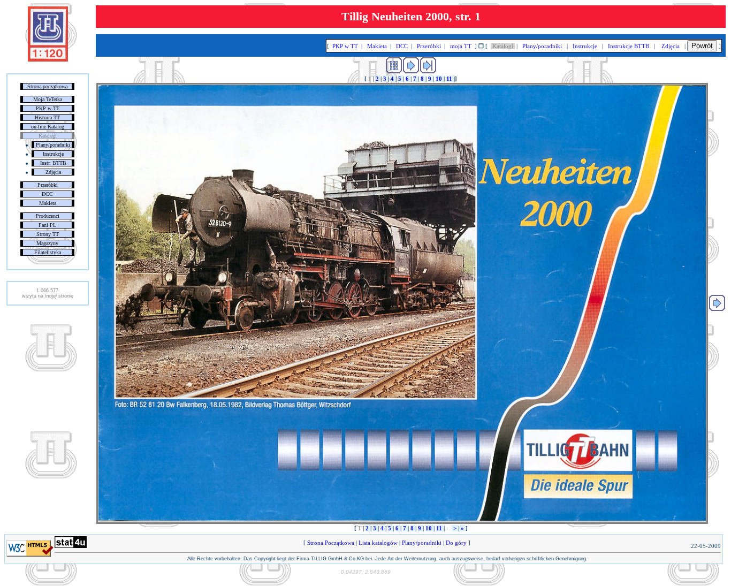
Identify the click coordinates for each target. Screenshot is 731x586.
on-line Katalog (47, 127)
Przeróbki (47, 185)
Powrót (702, 46)
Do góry (456, 542)
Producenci (47, 216)
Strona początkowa (47, 86)
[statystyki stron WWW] (71, 546)
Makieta (47, 203)
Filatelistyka (47, 252)
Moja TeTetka (47, 99)
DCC (47, 194)
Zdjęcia (53, 172)
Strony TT (47, 234)
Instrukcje (53, 154)
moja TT (460, 46)
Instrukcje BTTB (628, 46)
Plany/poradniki (53, 145)
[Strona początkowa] (48, 59)
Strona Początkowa (331, 542)
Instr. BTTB (53, 163)
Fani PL (47, 225)
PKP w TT (47, 108)
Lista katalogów (378, 542)
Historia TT (47, 117)
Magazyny (47, 243)
